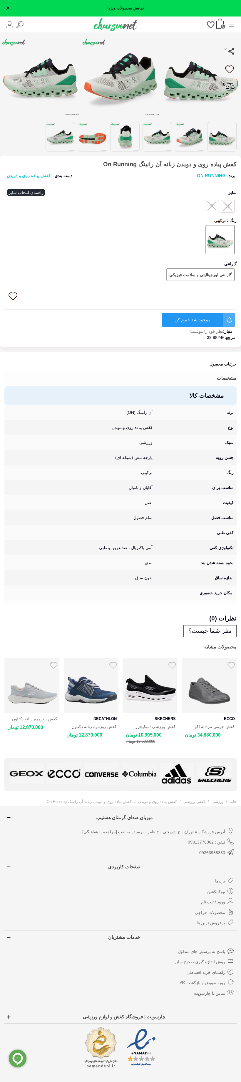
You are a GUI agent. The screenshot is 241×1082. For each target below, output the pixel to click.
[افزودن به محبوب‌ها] (229, 69)
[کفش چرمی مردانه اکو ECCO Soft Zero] (209, 685)
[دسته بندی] (231, 24)
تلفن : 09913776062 (206, 842)
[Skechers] (214, 774)
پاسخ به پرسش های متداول (201, 951)
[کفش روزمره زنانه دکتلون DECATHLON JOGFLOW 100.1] (31, 685)
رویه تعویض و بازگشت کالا (202, 982)
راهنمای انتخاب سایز (26, 192)
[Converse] (101, 774)
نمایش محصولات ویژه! (125, 8)
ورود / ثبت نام (213, 902)
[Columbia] (139, 774)
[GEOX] (26, 773)
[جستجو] (20, 24)
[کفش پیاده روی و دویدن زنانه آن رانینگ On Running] (201, 76)
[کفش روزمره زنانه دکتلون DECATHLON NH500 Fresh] (90, 685)
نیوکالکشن (216, 891)
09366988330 (212, 852)
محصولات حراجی (210, 912)
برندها (220, 881)
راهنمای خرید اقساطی (206, 972)
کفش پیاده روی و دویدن (29, 175)
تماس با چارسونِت (209, 993)
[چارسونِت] (115, 24)
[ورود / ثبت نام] (9, 24)
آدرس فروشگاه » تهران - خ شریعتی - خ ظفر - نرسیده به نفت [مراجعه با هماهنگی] (153, 831)
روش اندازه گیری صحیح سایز (200, 961)
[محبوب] (211, 24)
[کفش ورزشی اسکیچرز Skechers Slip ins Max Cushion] (150, 685)
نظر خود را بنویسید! (206, 331)
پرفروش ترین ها (211, 922)
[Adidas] (177, 774)
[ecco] (64, 773)
